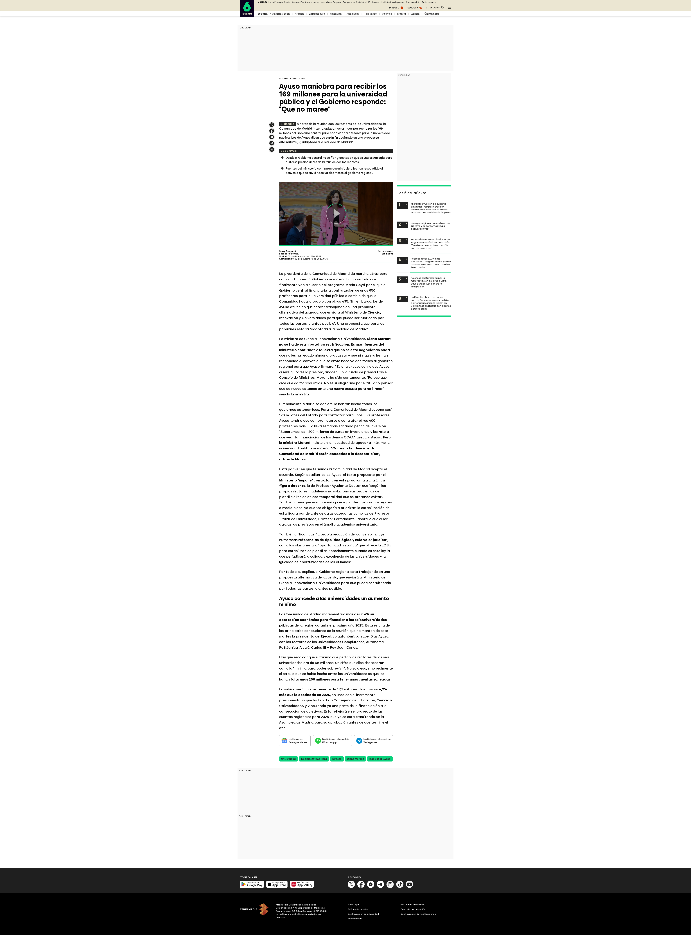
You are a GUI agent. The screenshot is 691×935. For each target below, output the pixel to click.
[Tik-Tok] (400, 887)
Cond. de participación (413, 909)
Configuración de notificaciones (418, 914)
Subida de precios (395, 2)
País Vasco (370, 13)
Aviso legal (353, 904)
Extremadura (317, 13)
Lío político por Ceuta (279, 2)
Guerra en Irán (413, 2)
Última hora (431, 13)
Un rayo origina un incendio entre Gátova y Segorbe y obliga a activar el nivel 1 (430, 226)
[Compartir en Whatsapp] (272, 138)
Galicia (415, 13)
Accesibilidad (355, 918)
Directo (337, 758)
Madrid (401, 13)
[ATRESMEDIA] (255, 911)
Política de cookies (358, 909)
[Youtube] (409, 887)
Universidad (288, 758)
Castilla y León (281, 13)
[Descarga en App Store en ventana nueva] (277, 887)
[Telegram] (380, 887)
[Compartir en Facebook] (272, 132)
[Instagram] (390, 887)
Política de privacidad (412, 904)
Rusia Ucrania (429, 2)
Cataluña (336, 13)
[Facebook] (361, 887)
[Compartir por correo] (272, 151)
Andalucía (353, 13)
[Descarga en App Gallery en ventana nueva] (302, 887)
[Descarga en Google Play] (252, 887)
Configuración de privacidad (363, 914)
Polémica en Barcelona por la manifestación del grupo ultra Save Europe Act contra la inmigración (428, 282)
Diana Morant (355, 758)
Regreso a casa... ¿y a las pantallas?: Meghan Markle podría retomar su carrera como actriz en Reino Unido (431, 263)
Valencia (387, 13)
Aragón (299, 13)
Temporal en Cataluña (354, 2)
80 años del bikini (376, 2)
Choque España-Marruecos (305, 2)
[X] (272, 126)
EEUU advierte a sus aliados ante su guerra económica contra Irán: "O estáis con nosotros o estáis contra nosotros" (430, 243)
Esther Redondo (288, 254)
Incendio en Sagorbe (331, 2)
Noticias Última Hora (314, 758)
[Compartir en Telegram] (272, 144)
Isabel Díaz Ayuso (379, 758)
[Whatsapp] (370, 887)
